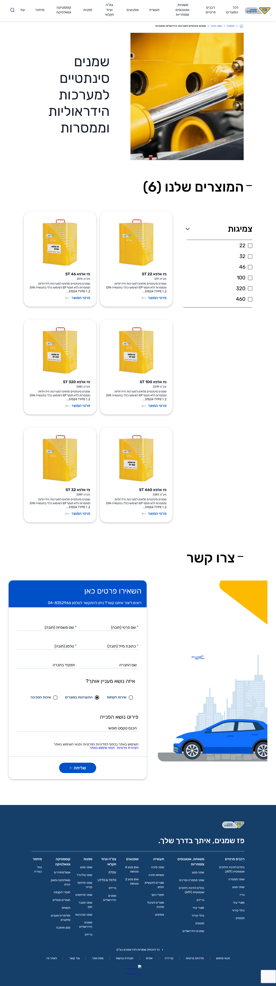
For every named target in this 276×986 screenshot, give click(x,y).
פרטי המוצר (157, 298)
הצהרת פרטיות (127, 748)
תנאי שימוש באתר (102, 748)
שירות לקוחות (116, 697)
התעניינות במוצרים (79, 697)
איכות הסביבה (41, 697)
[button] (217, 229)
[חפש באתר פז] (12, 10)
